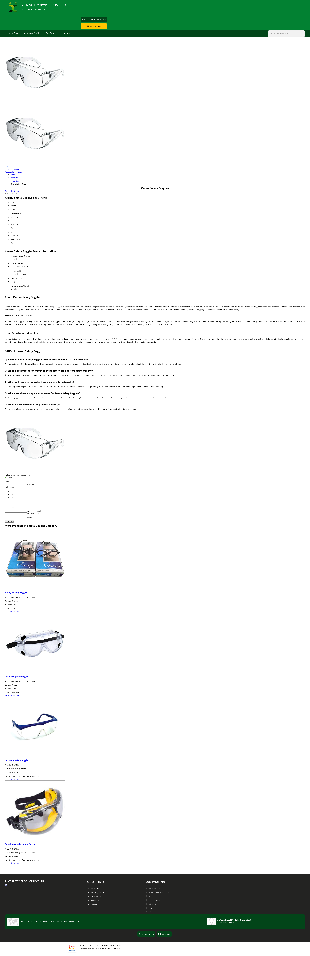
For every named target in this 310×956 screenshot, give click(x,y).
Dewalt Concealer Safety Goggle (20, 844)
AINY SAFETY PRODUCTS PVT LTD (44, 7)
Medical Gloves (154, 900)
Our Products (52, 33)
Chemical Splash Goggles (17, 676)
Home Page (13, 33)
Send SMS (166, 934)
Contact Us (69, 33)
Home (13, 174)
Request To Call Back (13, 172)
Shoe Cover (152, 908)
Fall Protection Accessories (158, 892)
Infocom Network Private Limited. (109, 948)
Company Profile (32, 33)
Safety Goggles (16, 181)
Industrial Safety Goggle (16, 760)
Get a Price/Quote (12, 191)
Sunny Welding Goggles (16, 592)
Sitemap (93, 904)
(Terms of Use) (121, 945)
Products (14, 178)
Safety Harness (154, 888)
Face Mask (152, 896)
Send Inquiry (95, 26)
